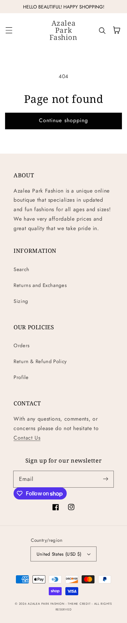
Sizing (21, 301)
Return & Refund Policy (40, 361)
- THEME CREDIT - (80, 604)
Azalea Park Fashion (46, 604)
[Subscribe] (105, 479)
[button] (9, 30)
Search (21, 269)
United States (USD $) (59, 554)
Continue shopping (63, 120)
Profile (21, 377)
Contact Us (27, 438)
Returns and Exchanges (40, 285)
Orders (22, 345)
